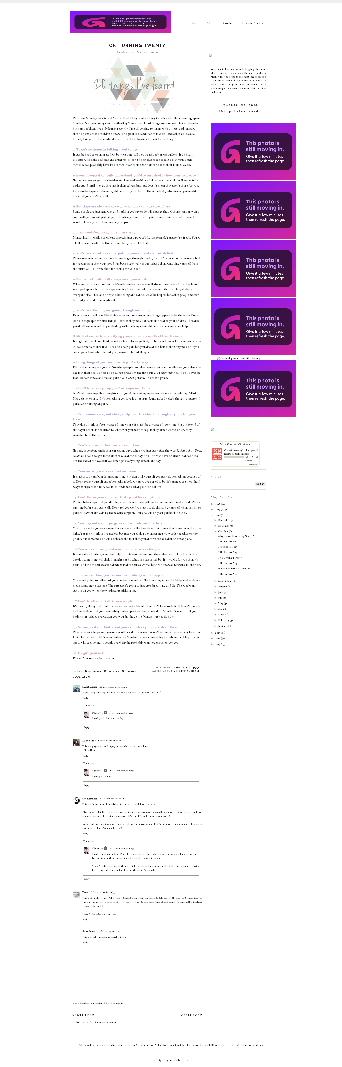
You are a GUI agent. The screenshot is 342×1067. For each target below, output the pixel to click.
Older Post (191, 1015)
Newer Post (83, 1015)
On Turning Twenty (230, 557)
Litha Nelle (88, 740)
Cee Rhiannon (89, 798)
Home (195, 23)
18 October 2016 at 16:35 (102, 892)
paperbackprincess (92, 686)
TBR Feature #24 (227, 552)
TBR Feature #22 (227, 574)
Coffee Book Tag (227, 546)
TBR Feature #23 (227, 563)
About (211, 23)
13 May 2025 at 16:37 (109, 931)
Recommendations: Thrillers (234, 568)
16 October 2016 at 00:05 (108, 740)
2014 (217, 638)
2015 (217, 632)
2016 (217, 515)
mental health (190, 671)
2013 (217, 644)
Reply (85, 697)
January (222, 626)
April (221, 609)
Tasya (85, 892)
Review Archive (253, 23)
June (221, 597)
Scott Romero (89, 931)
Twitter (113, 671)
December (224, 520)
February (223, 620)
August (222, 586)
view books (253, 464)
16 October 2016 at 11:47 (111, 798)
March (222, 614)
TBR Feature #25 (227, 541)
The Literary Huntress (103, 913)
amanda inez (179, 1060)
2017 (217, 509)
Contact (229, 23)
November (224, 525)
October (223, 531)
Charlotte (97, 712)
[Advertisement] (230, 676)
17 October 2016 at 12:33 (121, 712)
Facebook (94, 671)
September (224, 581)
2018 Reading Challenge (235, 444)
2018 (217, 504)
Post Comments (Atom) (103, 1022)
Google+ (131, 671)
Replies (90, 705)
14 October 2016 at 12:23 (115, 686)
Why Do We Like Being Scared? (236, 536)
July (220, 592)
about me (170, 671)
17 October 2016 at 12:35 (121, 848)
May (220, 603)
